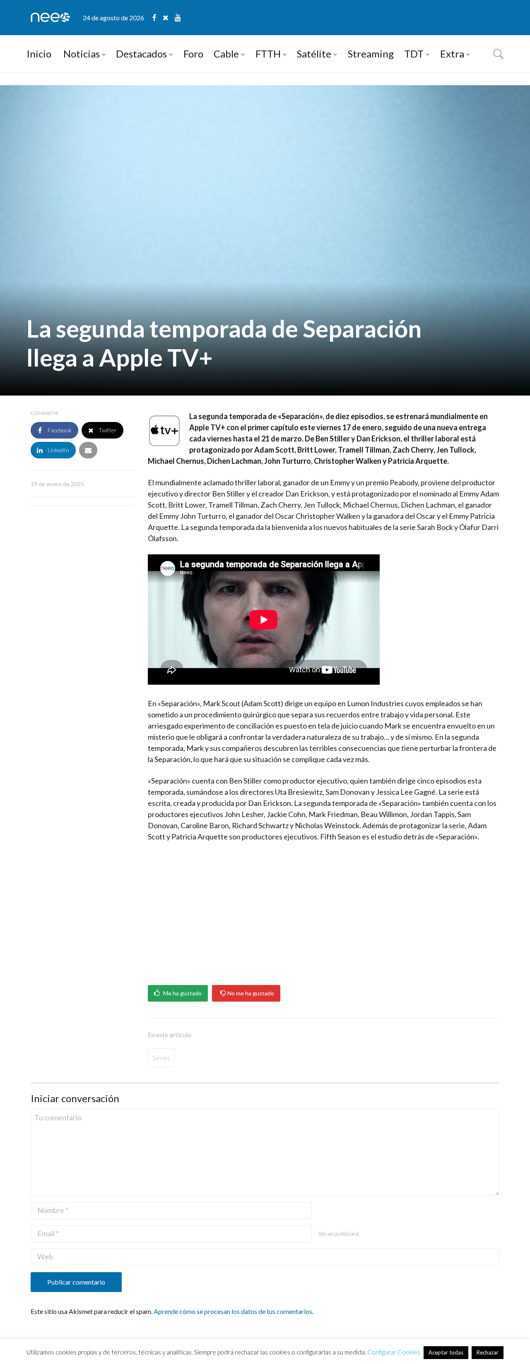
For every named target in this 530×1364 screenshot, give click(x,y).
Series (161, 1058)
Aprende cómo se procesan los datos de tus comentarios (233, 1311)
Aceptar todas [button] (446, 1352)
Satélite (314, 54)
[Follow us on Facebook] (157, 17)
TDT (414, 54)
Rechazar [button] (488, 1352)
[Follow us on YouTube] (178, 17)
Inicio (38, 54)
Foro (193, 54)
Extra (452, 54)
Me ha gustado (182, 993)
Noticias (81, 54)
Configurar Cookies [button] (393, 1352)
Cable (226, 54)
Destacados (141, 54)
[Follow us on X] (169, 17)
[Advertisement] (323, 910)
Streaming (371, 54)
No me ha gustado (250, 993)
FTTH (268, 54)
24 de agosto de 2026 (113, 18)
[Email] (88, 450)
